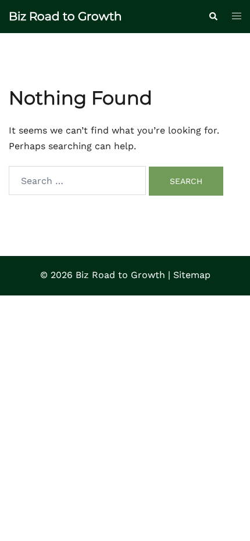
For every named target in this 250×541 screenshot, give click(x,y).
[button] (212, 16)
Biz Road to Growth (65, 16)
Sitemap (191, 274)
